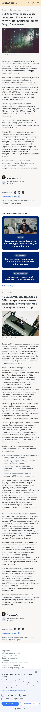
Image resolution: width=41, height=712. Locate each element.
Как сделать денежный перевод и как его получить (20, 278)
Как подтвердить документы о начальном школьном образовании (20, 262)
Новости (4, 10)
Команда (5, 660)
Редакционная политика (11, 665)
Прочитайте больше (12, 688)
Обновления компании (11, 653)
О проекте (6, 651)
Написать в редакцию (10, 658)
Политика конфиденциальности (15, 663)
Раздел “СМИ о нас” (9, 655)
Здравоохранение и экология (20, 10)
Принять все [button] (10, 704)
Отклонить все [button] (29, 704)
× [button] (39, 671)
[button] (20, 691)
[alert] (20, 690)
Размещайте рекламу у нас (13, 667)
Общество (13, 293)
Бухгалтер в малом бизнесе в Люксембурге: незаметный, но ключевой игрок (20, 244)
